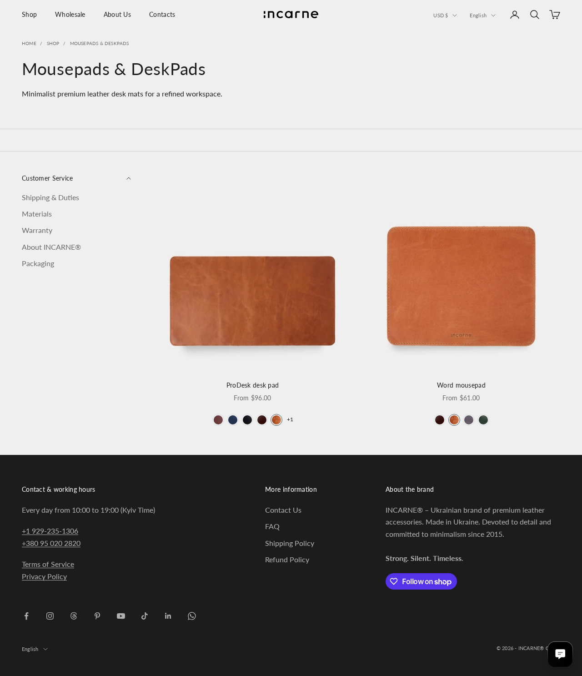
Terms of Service (48, 564)
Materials (37, 213)
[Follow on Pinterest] (97, 616)
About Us (117, 14)
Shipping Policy (289, 543)
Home (29, 43)
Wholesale (70, 14)
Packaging (38, 263)
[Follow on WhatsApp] (191, 616)
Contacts (162, 14)
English (478, 15)
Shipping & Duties (50, 196)
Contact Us (283, 509)
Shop (29, 14)
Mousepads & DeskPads (99, 43)
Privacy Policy (44, 576)
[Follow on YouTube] (120, 616)
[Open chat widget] (560, 654)
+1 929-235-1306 (50, 530)
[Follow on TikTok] (144, 616)
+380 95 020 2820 (51, 543)
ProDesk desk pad (252, 385)
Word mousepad (461, 385)
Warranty (37, 230)
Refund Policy (287, 559)
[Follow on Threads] (73, 616)
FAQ (272, 526)
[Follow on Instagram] (50, 616)
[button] (218, 420)
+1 (290, 419)
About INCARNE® (51, 246)
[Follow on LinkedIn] (168, 616)
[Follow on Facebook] (26, 616)
